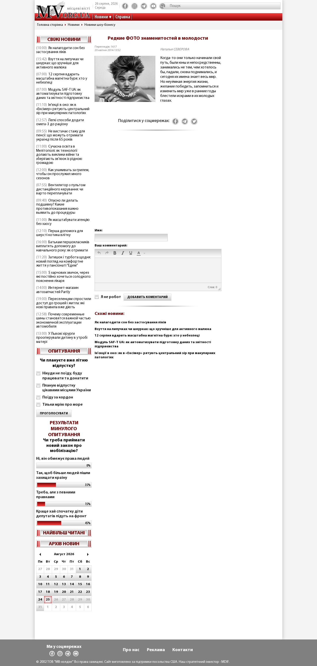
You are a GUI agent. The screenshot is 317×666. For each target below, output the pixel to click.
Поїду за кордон (57, 397)
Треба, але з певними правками (55, 494)
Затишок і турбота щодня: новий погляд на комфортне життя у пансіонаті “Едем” (63, 262)
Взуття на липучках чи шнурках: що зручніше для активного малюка (59, 63)
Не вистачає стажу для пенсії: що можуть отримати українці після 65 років (60, 136)
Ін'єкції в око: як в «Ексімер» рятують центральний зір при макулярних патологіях (62, 109)
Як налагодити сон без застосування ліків (60, 50)
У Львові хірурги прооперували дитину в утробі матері (61, 338)
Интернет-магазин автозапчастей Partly (57, 290)
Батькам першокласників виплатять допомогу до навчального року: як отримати (62, 246)
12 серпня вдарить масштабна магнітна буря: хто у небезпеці (61, 79)
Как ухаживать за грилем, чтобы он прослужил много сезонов (62, 174)
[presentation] (99, 253)
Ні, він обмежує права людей (62, 459)
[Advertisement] (158, 184)
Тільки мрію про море (62, 405)
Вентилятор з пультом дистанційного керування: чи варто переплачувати (60, 189)
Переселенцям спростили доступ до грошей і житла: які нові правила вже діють (63, 303)
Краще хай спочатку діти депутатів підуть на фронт (61, 514)
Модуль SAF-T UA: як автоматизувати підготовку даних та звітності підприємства (62, 94)
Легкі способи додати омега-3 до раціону (60, 122)
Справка (122, 17)
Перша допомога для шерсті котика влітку (59, 233)
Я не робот (111, 297)
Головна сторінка (50, 25)
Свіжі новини (63, 39)
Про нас (131, 650)
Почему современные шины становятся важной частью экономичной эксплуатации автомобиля (63, 321)
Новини (101, 17)
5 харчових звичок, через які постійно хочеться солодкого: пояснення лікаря (63, 277)
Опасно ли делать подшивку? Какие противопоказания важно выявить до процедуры (57, 207)
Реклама (156, 650)
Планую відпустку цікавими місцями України (66, 388)
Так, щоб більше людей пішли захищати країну (63, 475)
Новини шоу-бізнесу (99, 25)
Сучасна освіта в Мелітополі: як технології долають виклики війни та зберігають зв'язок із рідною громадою (59, 155)
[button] (99, 253)
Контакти (182, 650)
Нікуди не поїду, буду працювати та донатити (65, 375)
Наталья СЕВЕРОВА (174, 49)
